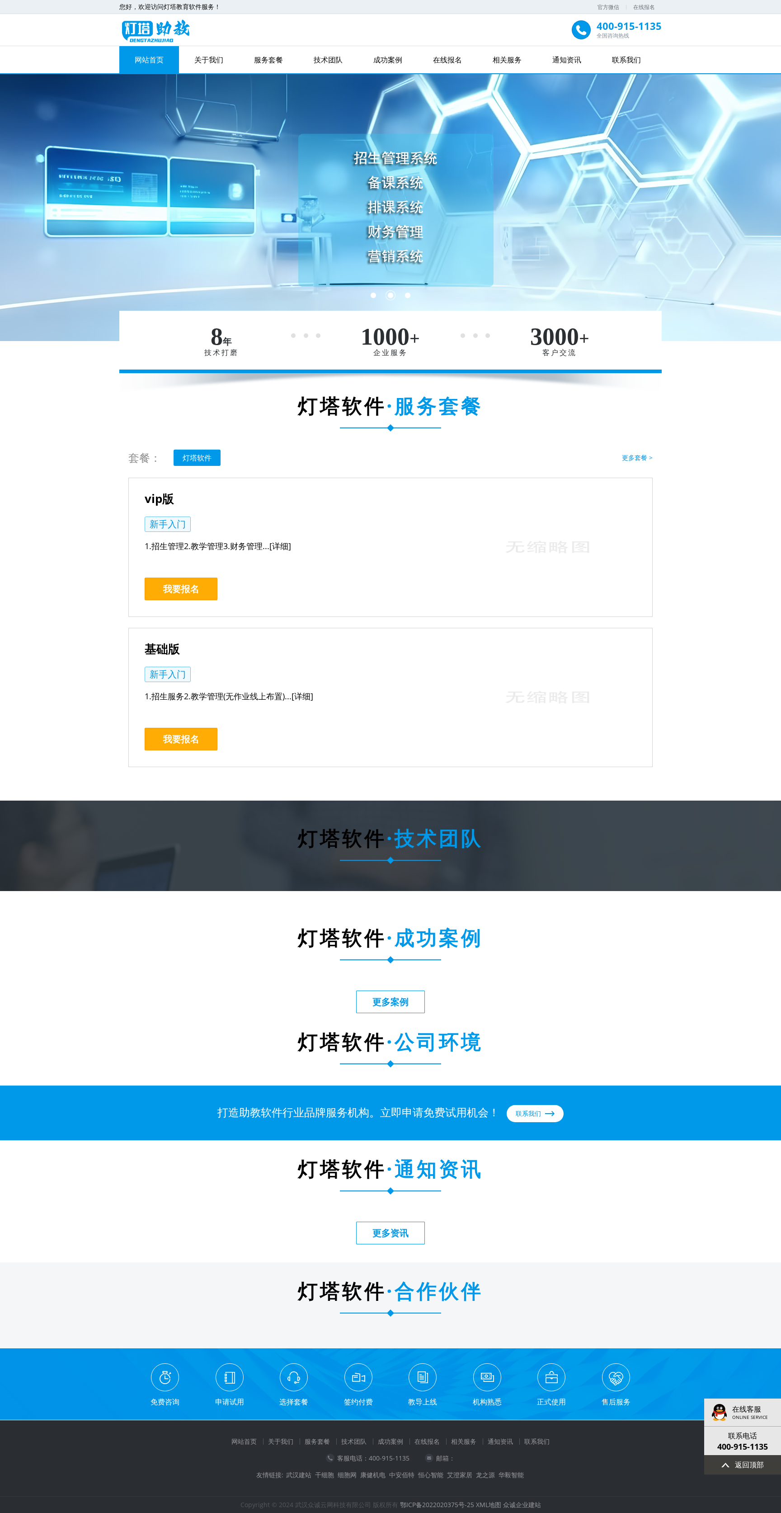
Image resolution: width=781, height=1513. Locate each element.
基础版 (162, 648)
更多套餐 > (637, 457)
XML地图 (488, 1504)
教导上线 (422, 1402)
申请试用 (229, 1402)
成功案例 (387, 60)
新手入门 (168, 524)
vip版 (159, 498)
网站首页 (149, 60)
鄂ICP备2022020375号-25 (437, 1504)
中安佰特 (401, 1475)
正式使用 (551, 1402)
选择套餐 (293, 1402)
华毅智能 (511, 1475)
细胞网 (347, 1475)
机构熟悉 (487, 1402)
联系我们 (626, 60)
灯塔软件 (197, 458)
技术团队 (328, 60)
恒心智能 (430, 1475)
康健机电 (373, 1475)
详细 (280, 546)
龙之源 (485, 1475)
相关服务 (507, 60)
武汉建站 (298, 1475)
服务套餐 (268, 60)
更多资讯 (390, 1233)
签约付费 (358, 1402)
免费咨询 (165, 1402)
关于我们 (208, 60)
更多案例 (390, 1002)
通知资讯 (566, 60)
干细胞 (324, 1475)
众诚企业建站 (522, 1504)
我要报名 (181, 589)
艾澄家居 (459, 1475)
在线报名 (644, 7)
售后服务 (616, 1402)
